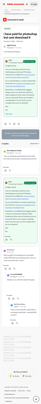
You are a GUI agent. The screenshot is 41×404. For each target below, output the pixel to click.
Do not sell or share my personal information (16, 398)
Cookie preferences (9, 394)
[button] (4, 5)
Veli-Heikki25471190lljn (14, 150)
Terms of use (21, 391)
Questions (7, 12)
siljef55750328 (11, 45)
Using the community (10, 391)
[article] (20, 160)
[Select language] (27, 4)
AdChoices (9, 401)
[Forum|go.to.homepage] (15, 4)
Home (6, 10)
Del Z (10, 60)
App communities (16, 10)
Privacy (29, 391)
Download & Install (29, 10)
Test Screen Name (19, 304)
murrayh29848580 (16, 274)
